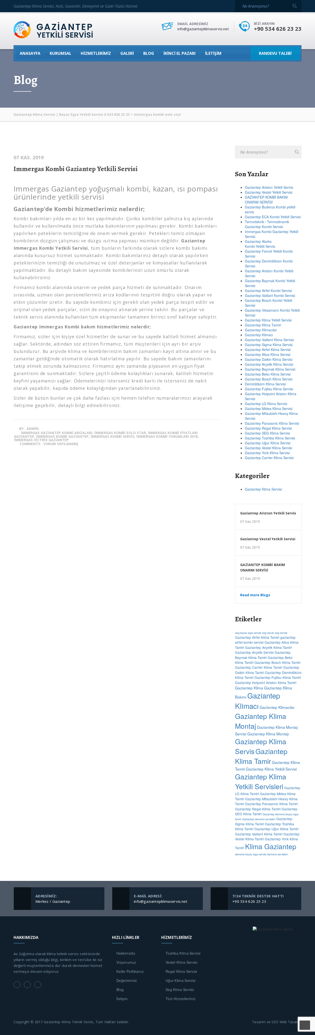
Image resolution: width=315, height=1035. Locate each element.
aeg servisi (281, 633)
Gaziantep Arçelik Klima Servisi (269, 364)
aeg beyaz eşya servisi (248, 633)
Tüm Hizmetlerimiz (181, 998)
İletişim (213, 53)
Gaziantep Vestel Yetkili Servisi (268, 192)
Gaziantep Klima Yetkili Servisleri (260, 781)
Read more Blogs (255, 595)
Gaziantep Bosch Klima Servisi (268, 379)
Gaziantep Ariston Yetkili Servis (269, 187)
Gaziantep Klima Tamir (261, 756)
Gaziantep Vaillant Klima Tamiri (259, 833)
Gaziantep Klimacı (259, 334)
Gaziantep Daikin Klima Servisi (268, 359)
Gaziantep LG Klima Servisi (266, 403)
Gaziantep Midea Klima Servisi (268, 408)
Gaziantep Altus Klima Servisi (267, 354)
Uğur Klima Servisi (180, 980)
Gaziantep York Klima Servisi (267, 452)
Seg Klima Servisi (180, 989)
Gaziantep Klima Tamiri (263, 324)
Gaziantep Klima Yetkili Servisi (268, 320)
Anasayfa (30, 53)
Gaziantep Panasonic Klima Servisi (272, 423)
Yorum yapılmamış (60, 443)
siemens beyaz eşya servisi (250, 854)
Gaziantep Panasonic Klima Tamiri (271, 803)
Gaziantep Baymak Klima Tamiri (263, 655)
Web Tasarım (290, 1022)
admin (33, 428)
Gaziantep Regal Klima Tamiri (258, 808)
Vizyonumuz (126, 962)
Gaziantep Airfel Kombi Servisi (268, 290)
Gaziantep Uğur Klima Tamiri (276, 828)
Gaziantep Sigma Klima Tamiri (263, 821)
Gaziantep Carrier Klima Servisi (269, 457)
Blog (120, 989)
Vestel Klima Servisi (181, 962)
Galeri (127, 53)
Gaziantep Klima (249, 687)
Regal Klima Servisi (181, 971)
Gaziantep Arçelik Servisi (254, 652)
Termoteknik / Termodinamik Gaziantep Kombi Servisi (267, 224)
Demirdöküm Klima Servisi (265, 383)
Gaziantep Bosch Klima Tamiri (277, 662)
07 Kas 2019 (250, 521)
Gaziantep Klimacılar (261, 329)
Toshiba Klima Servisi (183, 953)
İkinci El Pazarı (179, 53)
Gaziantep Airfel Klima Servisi (268, 349)
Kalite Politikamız (130, 971)
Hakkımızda (125, 953)
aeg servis (268, 633)
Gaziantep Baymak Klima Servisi (270, 369)
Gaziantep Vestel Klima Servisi (268, 447)
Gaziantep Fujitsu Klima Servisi (269, 388)
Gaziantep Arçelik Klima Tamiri (268, 647)
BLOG (148, 53)
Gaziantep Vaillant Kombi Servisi (270, 295)
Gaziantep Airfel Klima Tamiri (257, 637)
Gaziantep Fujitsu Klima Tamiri (277, 677)
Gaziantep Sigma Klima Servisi (269, 344)
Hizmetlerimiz (96, 53)
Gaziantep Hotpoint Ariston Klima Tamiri (265, 682)
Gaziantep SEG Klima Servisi (267, 433)
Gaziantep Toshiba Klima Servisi (270, 438)
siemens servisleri (277, 854)
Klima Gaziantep (270, 846)
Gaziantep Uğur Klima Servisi (267, 442)
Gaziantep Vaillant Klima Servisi (269, 339)
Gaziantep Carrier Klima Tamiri (258, 667)
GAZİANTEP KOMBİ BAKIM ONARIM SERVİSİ (266, 199)
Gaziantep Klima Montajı (268, 733)
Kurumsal (60, 53)
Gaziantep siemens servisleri (258, 819)
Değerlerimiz (126, 980)
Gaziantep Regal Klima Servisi (268, 428)
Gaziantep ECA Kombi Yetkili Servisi (273, 216)
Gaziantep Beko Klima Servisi (268, 374)
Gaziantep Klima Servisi (263, 489)
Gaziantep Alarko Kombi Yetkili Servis (260, 244)
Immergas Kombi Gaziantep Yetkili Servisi (76, 169)
